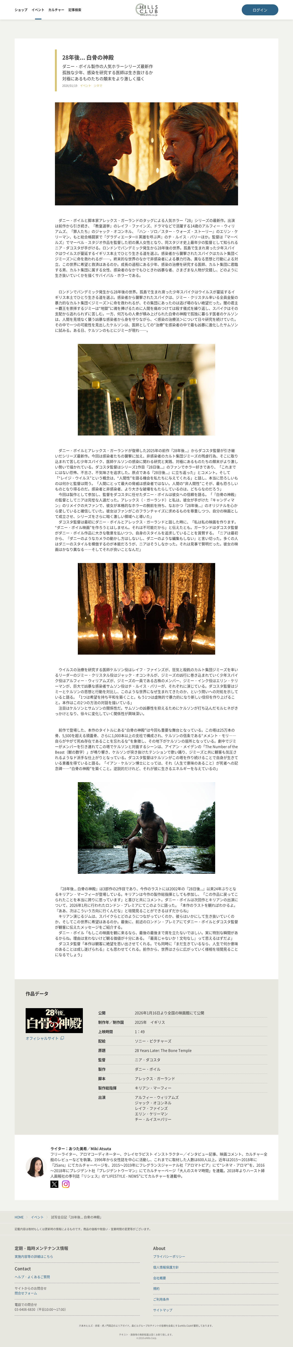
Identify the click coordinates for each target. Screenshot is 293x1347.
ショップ (21, 9)
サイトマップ (162, 1310)
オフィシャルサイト (42, 1038)
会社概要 (159, 1278)
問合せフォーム (26, 1293)
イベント (38, 9)
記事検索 (74, 9)
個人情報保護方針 (166, 1267)
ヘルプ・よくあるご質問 (32, 1276)
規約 (156, 1288)
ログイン (260, 10)
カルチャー (56, 9)
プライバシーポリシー (169, 1256)
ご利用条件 (161, 1299)
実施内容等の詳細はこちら (34, 1256)
